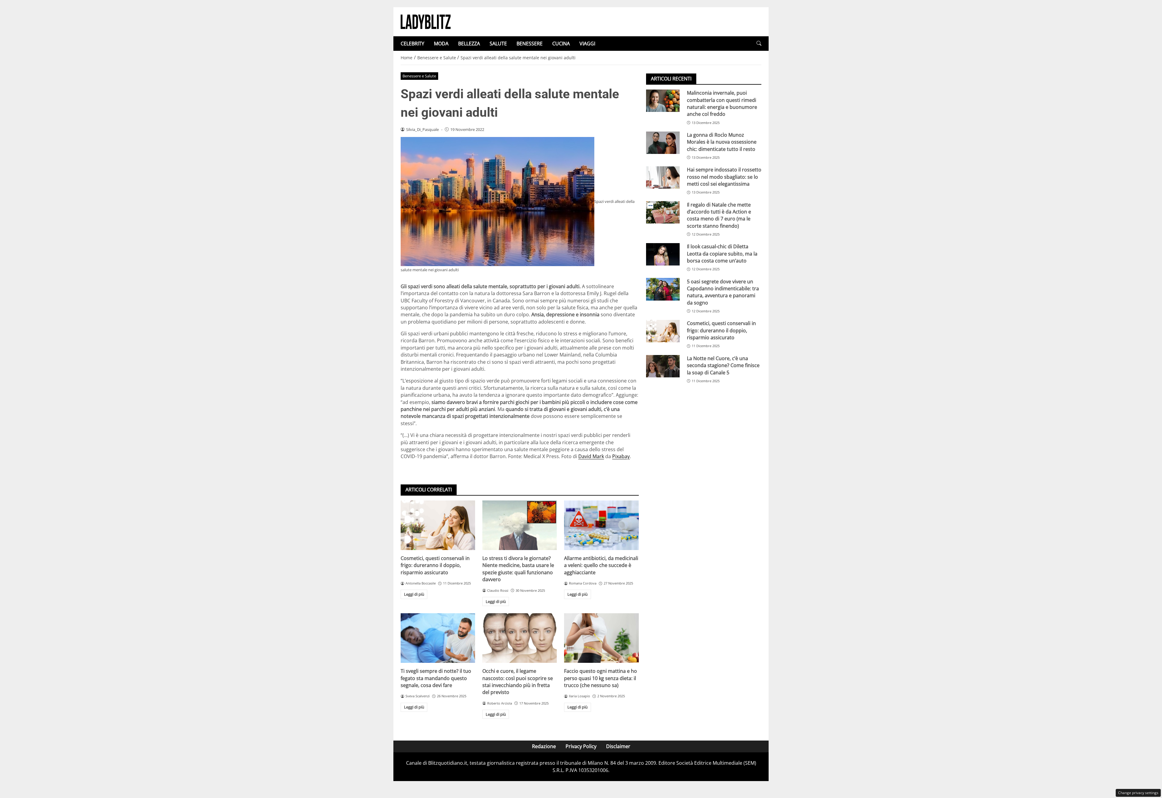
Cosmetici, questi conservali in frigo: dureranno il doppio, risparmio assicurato (435, 565)
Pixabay (621, 456)
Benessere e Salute (419, 76)
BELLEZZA (469, 43)
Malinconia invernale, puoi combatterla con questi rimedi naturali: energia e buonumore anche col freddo (722, 103)
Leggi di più (414, 594)
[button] (759, 43)
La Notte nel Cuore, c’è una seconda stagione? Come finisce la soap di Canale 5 (723, 365)
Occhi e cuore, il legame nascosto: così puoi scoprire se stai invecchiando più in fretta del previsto (517, 681)
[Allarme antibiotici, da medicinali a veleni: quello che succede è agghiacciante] (601, 525)
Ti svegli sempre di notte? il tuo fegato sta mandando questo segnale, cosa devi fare (436, 678)
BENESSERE (530, 43)
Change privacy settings (1138, 792)
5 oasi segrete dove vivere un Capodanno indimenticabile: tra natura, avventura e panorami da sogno (723, 292)
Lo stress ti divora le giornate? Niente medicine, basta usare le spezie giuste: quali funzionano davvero (518, 569)
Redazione (544, 746)
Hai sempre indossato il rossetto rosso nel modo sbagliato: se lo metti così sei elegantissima (724, 176)
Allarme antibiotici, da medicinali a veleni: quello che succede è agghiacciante (601, 565)
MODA (441, 43)
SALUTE (498, 43)
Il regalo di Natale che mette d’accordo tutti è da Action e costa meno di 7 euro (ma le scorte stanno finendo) (719, 215)
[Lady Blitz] (426, 21)
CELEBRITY (412, 43)
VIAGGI (587, 43)
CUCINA (561, 43)
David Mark (591, 456)
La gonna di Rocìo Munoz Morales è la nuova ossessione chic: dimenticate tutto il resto (722, 142)
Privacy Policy (581, 746)
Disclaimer (618, 746)
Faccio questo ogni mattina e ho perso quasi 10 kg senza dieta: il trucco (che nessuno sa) (600, 678)
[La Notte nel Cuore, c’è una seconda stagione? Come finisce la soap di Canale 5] (663, 366)
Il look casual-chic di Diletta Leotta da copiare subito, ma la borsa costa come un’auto (722, 253)
